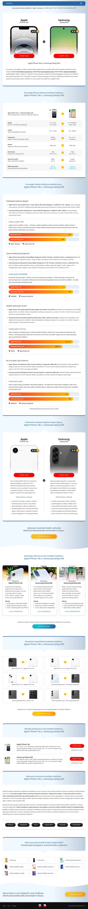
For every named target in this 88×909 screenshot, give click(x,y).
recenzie (59, 74)
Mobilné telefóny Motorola (45, 873)
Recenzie (62, 825)
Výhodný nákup (44, 536)
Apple (34, 8)
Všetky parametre (52, 167)
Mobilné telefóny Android (73, 860)
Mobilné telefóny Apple (16, 867)
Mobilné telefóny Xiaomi (72, 867)
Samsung (40, 8)
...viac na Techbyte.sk (15, 611)
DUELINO (9, 3)
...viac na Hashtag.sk (43, 611)
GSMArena (14, 403)
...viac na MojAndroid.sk (72, 611)
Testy (36, 825)
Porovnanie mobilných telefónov (21, 8)
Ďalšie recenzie (44, 626)
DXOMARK (13, 296)
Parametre (23, 825)
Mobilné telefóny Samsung (45, 867)
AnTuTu (13, 351)
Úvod (4, 906)
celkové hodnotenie (69, 72)
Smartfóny (13, 860)
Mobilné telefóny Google (17, 873)
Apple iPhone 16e (29, 244)
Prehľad (10, 825)
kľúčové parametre (26, 72)
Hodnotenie (49, 825)
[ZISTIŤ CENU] (7, 750)
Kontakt (14, 906)
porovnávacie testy (47, 72)
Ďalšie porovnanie (44, 714)
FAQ (8, 906)
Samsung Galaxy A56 (27, 296)
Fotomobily (40, 860)
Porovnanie (76, 825)
